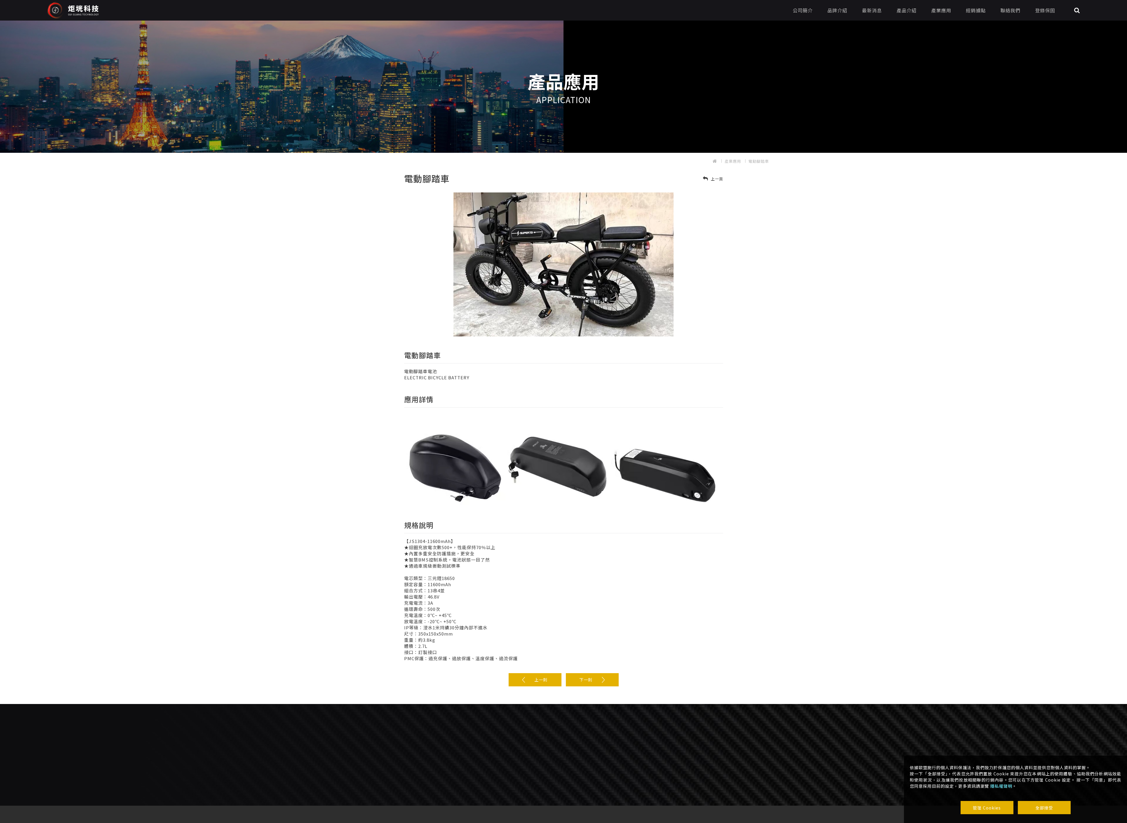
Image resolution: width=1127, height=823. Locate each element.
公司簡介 (803, 10)
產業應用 (941, 10)
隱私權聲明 (1001, 786)
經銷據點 (976, 10)
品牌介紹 (837, 10)
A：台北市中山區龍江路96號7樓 (429, 774)
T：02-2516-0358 (417, 757)
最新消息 (872, 10)
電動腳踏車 (758, 161)
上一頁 (716, 179)
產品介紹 (907, 10)
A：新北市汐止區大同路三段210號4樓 (546, 774)
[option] (563, 87)
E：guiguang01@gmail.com (429, 766)
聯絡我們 (1010, 10)
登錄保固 (1045, 10)
